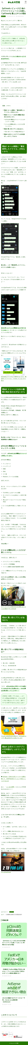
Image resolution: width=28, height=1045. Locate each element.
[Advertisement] (14, 892)
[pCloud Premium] (12, 374)
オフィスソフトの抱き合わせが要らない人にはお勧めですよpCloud (13, 608)
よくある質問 (10, 787)
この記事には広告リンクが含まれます (14, 914)
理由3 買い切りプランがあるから (13, 129)
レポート (3, 16)
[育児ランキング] (18, 1037)
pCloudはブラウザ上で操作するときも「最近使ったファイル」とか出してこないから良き (13, 378)
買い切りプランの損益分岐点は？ (15, 131)
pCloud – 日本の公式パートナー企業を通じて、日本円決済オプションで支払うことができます (13, 779)
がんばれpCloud (6, 872)
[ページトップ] (24, 1041)
